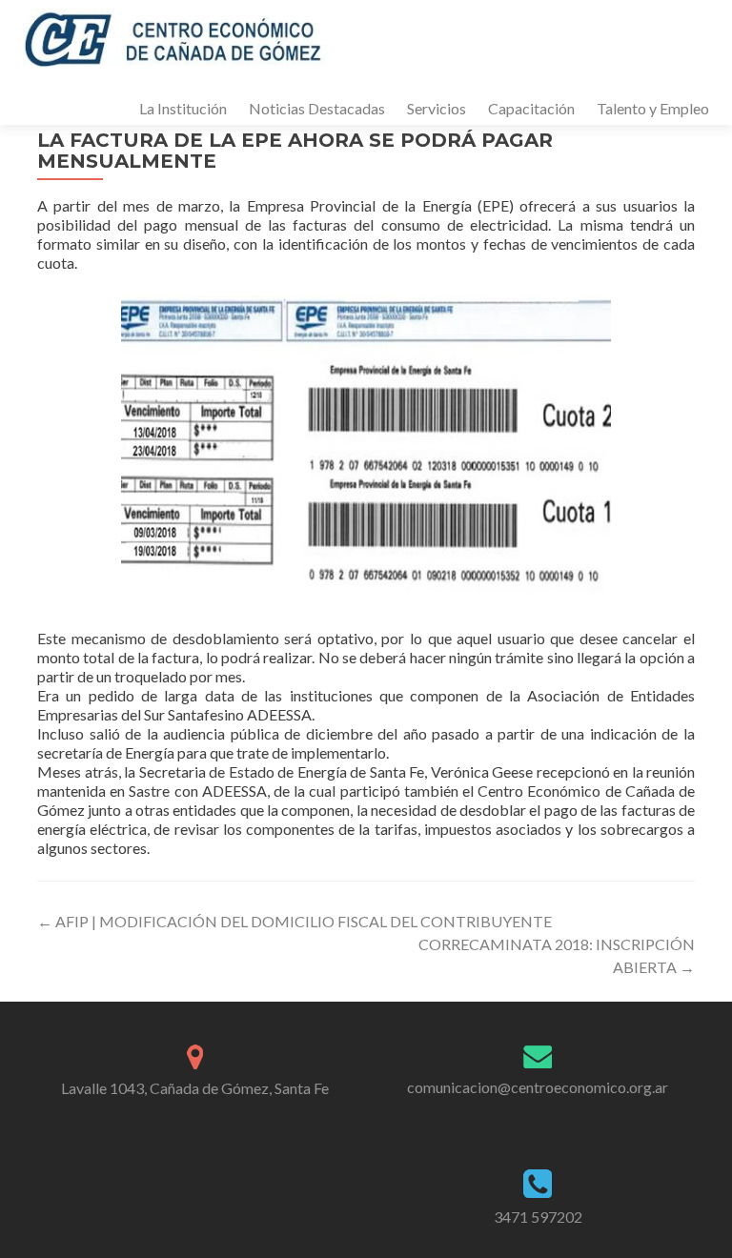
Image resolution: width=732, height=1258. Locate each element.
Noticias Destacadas (317, 108)
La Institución (183, 108)
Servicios (436, 108)
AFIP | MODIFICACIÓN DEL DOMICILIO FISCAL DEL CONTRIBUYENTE (294, 921)
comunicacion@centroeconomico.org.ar (537, 1087)
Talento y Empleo (653, 108)
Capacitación (531, 108)
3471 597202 (538, 1216)
